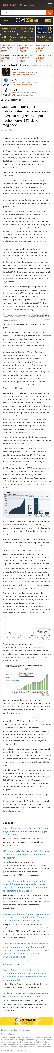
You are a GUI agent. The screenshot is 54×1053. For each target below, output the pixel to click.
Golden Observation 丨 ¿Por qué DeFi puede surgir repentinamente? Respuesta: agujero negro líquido (26, 831)
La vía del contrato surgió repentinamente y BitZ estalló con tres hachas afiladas (25, 995)
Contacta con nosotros (9, 1030)
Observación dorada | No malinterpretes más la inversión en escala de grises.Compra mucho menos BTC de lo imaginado (26, 917)
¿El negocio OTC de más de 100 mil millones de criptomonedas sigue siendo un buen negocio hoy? (26, 854)
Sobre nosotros (25, 1030)
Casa (3, 100)
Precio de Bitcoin (20, 1050)
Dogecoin (12, 100)
